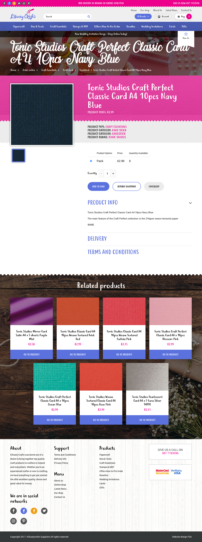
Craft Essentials (58, 27)
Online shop (60, 484)
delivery (97, 239)
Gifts (184, 27)
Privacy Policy (61, 462)
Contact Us (186, 10)
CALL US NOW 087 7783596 (186, 3)
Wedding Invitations (152, 27)
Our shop (144, 10)
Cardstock (84, 70)
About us (58, 480)
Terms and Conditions (65, 454)
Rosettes (131, 27)
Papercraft (19, 27)
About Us (157, 10)
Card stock (68, 70)
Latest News (171, 10)
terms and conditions (113, 252)
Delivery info (60, 458)
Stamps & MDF (80, 27)
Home (134, 10)
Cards (172, 27)
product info (103, 203)
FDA (190, 536)
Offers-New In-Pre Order (107, 27)
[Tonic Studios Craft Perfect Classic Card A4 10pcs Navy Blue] (23, 14)
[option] (41, 114)
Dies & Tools (37, 27)
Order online (29, 70)
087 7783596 (170, 453)
